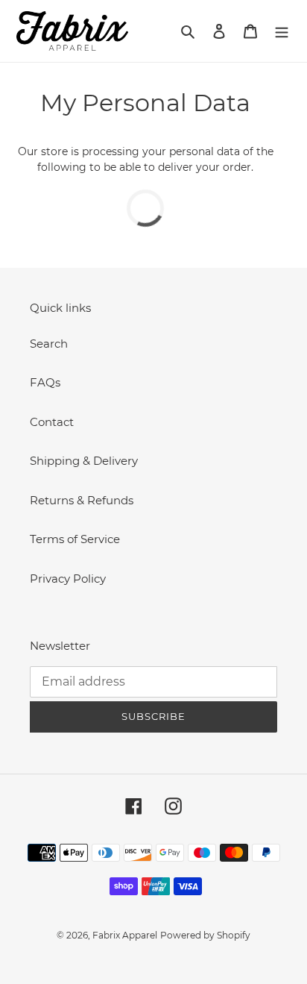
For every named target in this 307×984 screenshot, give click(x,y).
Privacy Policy (68, 578)
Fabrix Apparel (124, 935)
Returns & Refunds (81, 500)
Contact (52, 422)
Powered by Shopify (205, 935)
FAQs (45, 382)
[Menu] (281, 31)
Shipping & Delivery (84, 461)
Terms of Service (75, 539)
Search (49, 343)
